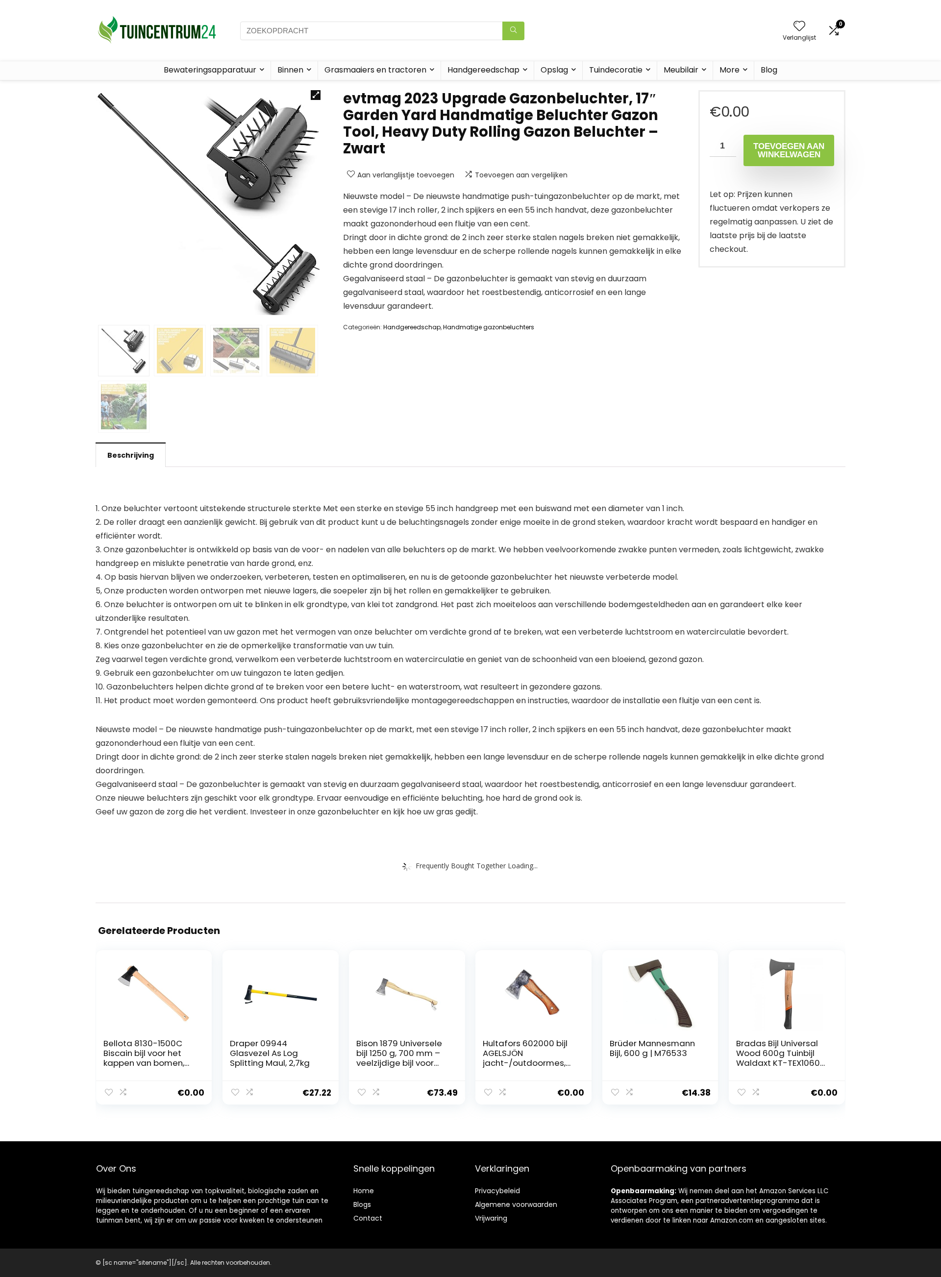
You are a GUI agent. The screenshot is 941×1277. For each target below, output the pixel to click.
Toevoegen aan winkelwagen (788, 150)
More (729, 69)
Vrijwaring (491, 1218)
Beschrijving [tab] (130, 455)
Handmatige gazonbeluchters (488, 327)
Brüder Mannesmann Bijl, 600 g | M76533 (652, 1048)
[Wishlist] (799, 27)
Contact (367, 1218)
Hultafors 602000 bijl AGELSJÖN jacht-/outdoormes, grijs (525, 1058)
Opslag (554, 69)
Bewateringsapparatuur (210, 69)
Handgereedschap (483, 69)
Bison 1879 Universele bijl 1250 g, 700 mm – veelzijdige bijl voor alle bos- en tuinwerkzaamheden (399, 1062)
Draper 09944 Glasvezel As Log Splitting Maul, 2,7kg (270, 1053)
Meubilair (681, 69)
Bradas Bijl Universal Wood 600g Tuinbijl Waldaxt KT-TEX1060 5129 (778, 1058)
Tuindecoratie (616, 69)
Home (363, 1191)
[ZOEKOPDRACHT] (513, 31)
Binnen (290, 69)
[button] (316, 95)
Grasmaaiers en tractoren (375, 69)
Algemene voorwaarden (516, 1204)
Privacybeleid (497, 1191)
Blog (769, 69)
